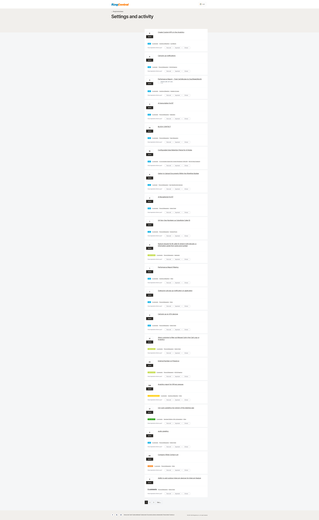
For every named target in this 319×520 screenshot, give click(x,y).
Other (171, 278)
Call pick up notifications (167, 56)
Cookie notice (143, 514)
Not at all (169, 48)
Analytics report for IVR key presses (170, 384)
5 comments (164, 395)
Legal (131, 514)
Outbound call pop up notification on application (175, 291)
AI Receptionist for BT (165, 197)
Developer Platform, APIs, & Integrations (173, 419)
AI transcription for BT (166, 103)
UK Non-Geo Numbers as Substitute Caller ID (174, 220)
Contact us (172, 514)
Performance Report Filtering (168, 267)
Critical (187, 48)
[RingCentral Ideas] (120, 4)
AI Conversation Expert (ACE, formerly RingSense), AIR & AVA (173, 161)
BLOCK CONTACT (164, 127)
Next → (159, 502)
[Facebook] (113, 515)
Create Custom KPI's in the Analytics (171, 32)
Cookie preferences (136, 514)
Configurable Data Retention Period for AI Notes (175, 150)
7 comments (157, 466)
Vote (149, 36)
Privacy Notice (166, 514)
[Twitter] (118, 515)
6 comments (160, 372)
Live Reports (173, 43)
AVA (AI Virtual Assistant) (194, 161)
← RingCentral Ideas (117, 11)
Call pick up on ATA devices (168, 314)
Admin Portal (173, 208)
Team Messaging (174, 138)
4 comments (160, 349)
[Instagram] (122, 515)
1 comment (154, 67)
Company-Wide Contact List (168, 455)
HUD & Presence (173, 67)
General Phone (173, 231)
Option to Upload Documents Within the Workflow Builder (178, 173)
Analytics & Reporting (164, 43)
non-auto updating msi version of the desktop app (176, 408)
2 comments (155, 161)
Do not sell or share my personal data (155, 514)
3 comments (159, 419)
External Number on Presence (168, 361)
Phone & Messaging (163, 67)
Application (172, 114)
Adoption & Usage (174, 91)
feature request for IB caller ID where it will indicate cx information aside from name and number (177, 245)
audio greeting (163, 431)
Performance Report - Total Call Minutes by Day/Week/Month (180, 79)
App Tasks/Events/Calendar (176, 185)
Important (178, 48)
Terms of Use (126, 514)
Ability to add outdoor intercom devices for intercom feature (179, 478)
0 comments (155, 43)
